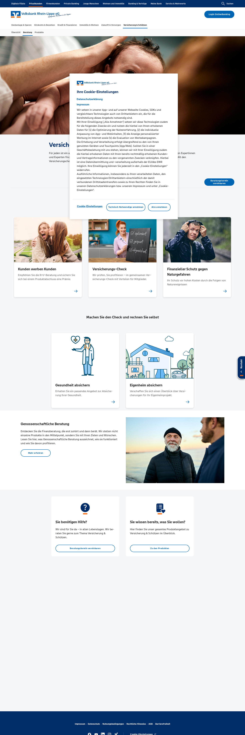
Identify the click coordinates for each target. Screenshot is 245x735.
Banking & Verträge (137, 3)
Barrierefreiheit (162, 724)
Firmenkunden (53, 3)
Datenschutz (94, 724)
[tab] (21, 25)
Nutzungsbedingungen (113, 724)
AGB (150, 724)
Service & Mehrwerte (176, 3)
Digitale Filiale (18, 3)
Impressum (80, 724)
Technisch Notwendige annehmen (125, 207)
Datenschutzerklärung (90, 99)
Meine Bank (156, 3)
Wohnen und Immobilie (113, 3)
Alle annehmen (159, 207)
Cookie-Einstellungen (89, 206)
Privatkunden (35, 3)
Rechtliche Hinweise (136, 724)
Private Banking (71, 3)
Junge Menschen (91, 3)
